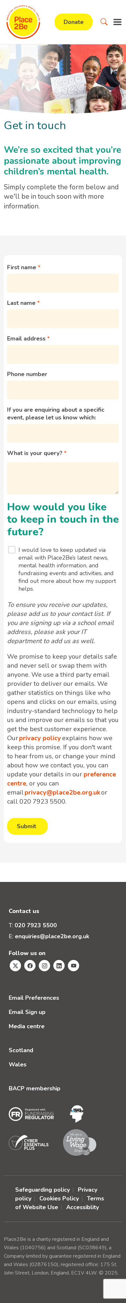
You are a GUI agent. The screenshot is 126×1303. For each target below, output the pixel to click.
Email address (27, 338)
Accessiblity (82, 1207)
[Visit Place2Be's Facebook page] (30, 965)
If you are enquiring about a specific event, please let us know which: (55, 413)
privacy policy (40, 738)
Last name (22, 303)
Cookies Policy (59, 1198)
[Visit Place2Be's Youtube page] (73, 965)
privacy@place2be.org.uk (62, 792)
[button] (104, 22)
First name (22, 267)
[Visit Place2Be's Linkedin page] (59, 965)
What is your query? (35, 453)
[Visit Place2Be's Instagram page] (44, 965)
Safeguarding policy (42, 1190)
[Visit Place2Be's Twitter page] (15, 965)
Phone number (27, 374)
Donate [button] (74, 22)
